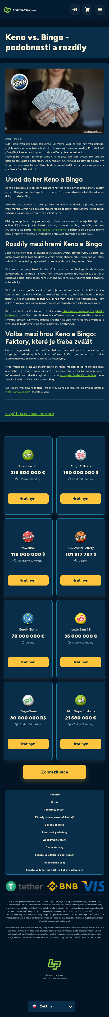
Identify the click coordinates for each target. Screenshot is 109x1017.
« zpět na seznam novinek (29, 413)
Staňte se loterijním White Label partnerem (54, 869)
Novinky (55, 794)
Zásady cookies (54, 824)
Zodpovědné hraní (54, 839)
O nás (54, 802)
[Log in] (75, 9)
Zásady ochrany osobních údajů (54, 817)
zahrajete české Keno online (78, 375)
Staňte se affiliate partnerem (54, 854)
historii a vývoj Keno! (17, 392)
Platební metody (54, 862)
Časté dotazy (54, 847)
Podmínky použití (54, 809)
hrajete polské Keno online (50, 229)
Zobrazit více (54, 772)
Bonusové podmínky (54, 832)
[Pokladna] (88, 9)
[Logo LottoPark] (20, 10)
